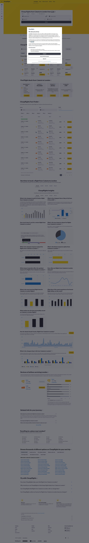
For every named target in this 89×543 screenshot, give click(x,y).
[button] (44, 54)
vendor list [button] (32, 41)
